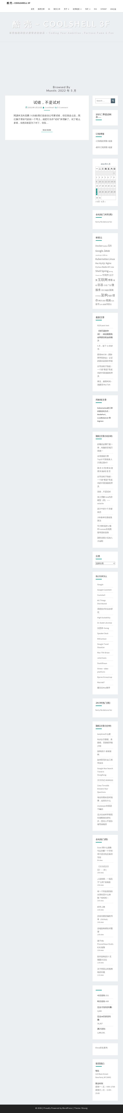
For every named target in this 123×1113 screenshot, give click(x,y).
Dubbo (105, 246)
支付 (103, 290)
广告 (109, 285)
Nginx (108, 263)
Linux (111, 259)
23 (96, 192)
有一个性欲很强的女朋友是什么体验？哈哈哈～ (105, 894)
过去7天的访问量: (105, 1007)
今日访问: (101, 995)
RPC (109, 267)
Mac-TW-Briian (103, 652)
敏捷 (107, 290)
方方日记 (98, 296)
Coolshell (101, 595)
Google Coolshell (104, 590)
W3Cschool (101, 639)
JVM (103, 255)
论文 (112, 301)
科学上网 (101, 907)
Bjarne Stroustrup (104, 677)
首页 (32, 9)
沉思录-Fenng (103, 628)
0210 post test (103, 325)
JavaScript (98, 255)
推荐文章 (41, 9)
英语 (103, 301)
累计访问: (101, 1029)
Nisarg (84, 1108)
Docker (99, 245)
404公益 (113, 9)
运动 (101, 304)
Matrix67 (101, 682)
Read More (47, 130)
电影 (110, 296)
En (49, 9)
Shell (98, 271)
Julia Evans (101, 658)
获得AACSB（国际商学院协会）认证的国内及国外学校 (105, 357)
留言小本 (57, 9)
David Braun (102, 663)
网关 (100, 300)
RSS (95, 9)
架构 (104, 295)
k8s (107, 255)
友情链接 (76, 9)
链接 (110, 141)
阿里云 (109, 304)
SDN (112, 267)
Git (110, 245)
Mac (97, 263)
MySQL (102, 263)
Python (98, 267)
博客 (110, 279)
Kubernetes (101, 259)
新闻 (111, 290)
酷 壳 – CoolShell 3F (18, 2)
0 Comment (62, 107)
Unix (100, 275)
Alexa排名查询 (101, 1047)
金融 (104, 304)
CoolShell (49, 107)
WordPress (67, 1108)
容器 (100, 285)
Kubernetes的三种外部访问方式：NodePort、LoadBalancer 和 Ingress (105, 414)
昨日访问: (101, 1001)
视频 (108, 300)
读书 (97, 304)
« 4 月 (97, 201)
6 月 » (103, 201)
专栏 (87, 9)
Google (99, 250)
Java (107, 251)
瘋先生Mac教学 (103, 687)
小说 (105, 285)
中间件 (105, 275)
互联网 (103, 280)
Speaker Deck (102, 633)
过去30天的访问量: (104, 1018)
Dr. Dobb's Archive (104, 623)
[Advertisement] (61, 65)
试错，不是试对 (47, 102)
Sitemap (104, 9)
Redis (104, 267)
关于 (65, 9)
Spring (104, 271)
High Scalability (103, 617)
